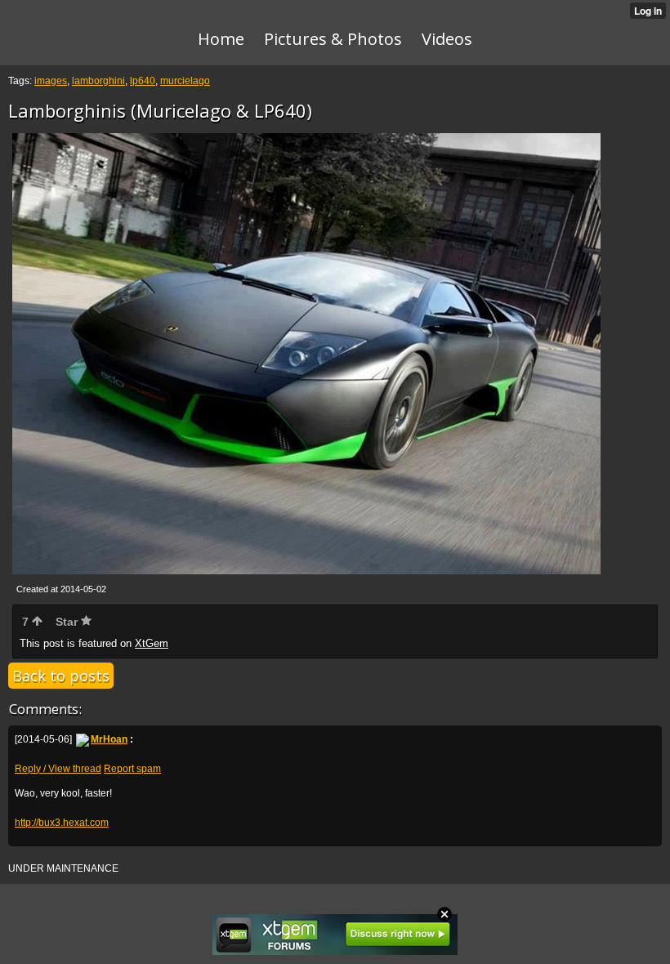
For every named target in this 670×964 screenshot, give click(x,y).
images (50, 81)
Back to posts (60, 675)
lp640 (142, 81)
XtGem (151, 643)
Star (68, 621)
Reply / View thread (58, 768)
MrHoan (109, 739)
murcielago (185, 81)
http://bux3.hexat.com (62, 822)
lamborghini (98, 81)
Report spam (132, 768)
